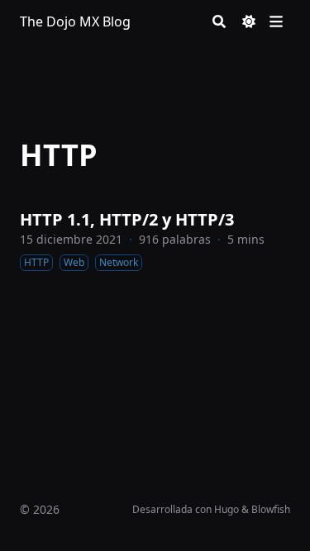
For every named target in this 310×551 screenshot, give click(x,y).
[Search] (219, 21)
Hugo (226, 509)
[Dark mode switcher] (248, 21)
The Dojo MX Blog (75, 21)
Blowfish (270, 509)
